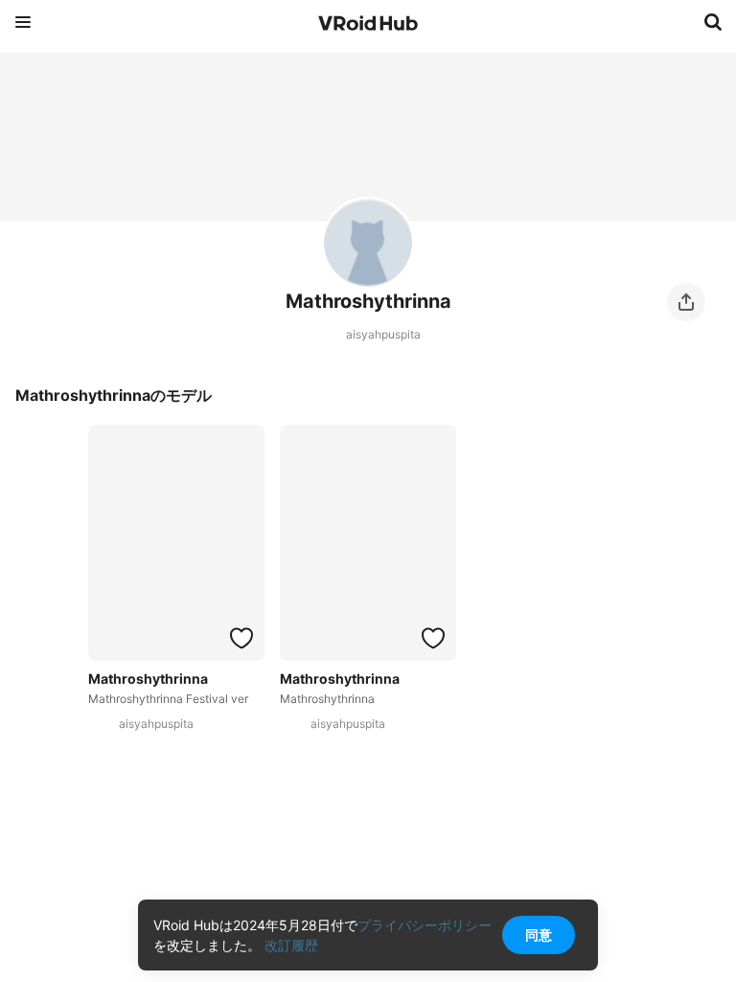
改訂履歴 (291, 945)
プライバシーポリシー (424, 925)
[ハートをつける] (241, 637)
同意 (538, 934)
